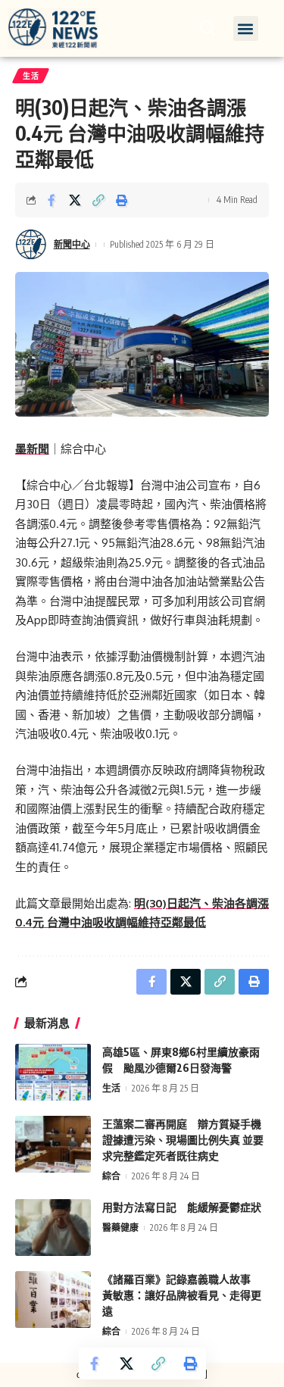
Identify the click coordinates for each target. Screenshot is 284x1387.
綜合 (111, 1176)
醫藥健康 (120, 1227)
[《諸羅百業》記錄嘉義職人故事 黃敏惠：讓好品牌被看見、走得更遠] (53, 1299)
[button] (245, 28)
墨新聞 (32, 449)
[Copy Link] (98, 200)
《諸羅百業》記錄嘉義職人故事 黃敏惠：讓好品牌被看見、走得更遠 (181, 1295)
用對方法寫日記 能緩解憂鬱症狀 (181, 1207)
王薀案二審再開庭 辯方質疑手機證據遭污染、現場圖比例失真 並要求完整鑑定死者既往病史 (183, 1139)
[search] (207, 28)
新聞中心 (72, 244)
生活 (31, 75)
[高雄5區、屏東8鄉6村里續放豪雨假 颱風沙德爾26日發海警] (53, 1072)
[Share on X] (75, 200)
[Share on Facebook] (51, 200)
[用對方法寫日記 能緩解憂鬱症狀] (53, 1227)
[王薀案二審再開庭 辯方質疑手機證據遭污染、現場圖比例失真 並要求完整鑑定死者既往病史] (53, 1144)
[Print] (122, 200)
